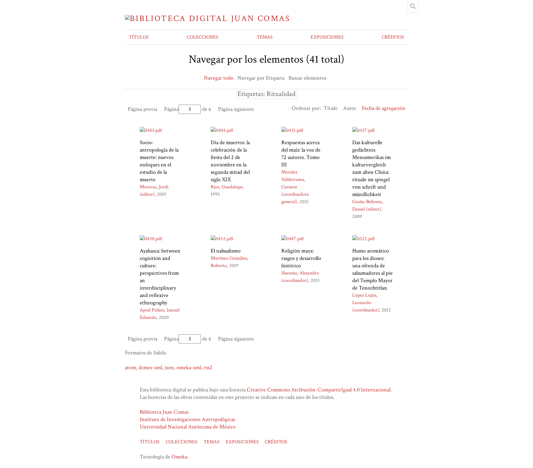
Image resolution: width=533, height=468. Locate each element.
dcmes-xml (150, 367)
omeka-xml (188, 367)
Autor (349, 108)
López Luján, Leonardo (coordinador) (365, 302)
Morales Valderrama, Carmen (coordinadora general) (295, 187)
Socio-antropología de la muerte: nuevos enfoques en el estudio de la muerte (159, 161)
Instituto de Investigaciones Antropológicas (187, 419)
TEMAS (265, 37)
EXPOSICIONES (327, 37)
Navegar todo (218, 77)
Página (171, 109)
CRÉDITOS (393, 37)
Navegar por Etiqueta (261, 77)
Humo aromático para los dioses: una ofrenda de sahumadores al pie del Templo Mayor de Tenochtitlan (372, 269)
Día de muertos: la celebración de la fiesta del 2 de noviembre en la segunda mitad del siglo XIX (230, 161)
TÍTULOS (139, 37)
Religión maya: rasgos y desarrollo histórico (301, 258)
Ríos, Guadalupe (227, 187)
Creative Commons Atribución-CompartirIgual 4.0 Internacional (318, 389)
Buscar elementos (307, 77)
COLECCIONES (202, 37)
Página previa (142, 109)
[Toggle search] (412, 6)
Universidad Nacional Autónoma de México (188, 426)
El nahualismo (226, 250)
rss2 (208, 367)
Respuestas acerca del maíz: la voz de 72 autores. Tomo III (300, 153)
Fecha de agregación (383, 108)
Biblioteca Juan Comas (164, 412)
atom (130, 367)
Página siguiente (236, 109)
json (169, 367)
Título (330, 108)
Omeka (179, 456)
